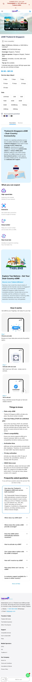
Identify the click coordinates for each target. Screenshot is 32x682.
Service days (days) (7, 75)
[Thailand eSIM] (16, 11)
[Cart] (30, 12)
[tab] (12, 123)
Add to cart (18, 679)
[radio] (5, 79)
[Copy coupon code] (15, 8)
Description (12, 123)
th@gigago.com (10, 611)
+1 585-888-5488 (12, 609)
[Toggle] (27, 488)
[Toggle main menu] (2, 11)
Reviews (20, 123)
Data (2, 92)
